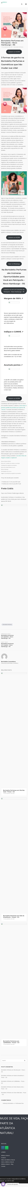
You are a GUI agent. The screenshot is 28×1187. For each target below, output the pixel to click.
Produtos (3, 1157)
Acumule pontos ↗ (13, 365)
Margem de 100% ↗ (13, 298)
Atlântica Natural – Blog (7, 1164)
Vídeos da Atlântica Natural (8, 1160)
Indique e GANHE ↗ (13, 332)
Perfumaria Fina (19, 1103)
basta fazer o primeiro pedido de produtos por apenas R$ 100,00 (14, 407)
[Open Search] (21, 4)
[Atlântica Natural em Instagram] (3, 1147)
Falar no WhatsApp (14, 264)
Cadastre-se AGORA (14, 52)
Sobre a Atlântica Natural (7, 1162)
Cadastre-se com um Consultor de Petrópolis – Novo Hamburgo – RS (14, 291)
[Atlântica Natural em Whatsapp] (6, 1147)
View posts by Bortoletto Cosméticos (9, 663)
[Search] (25, 1060)
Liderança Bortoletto (8, 1103)
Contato (3, 1166)
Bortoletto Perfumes (18, 47)
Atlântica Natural (5, 1155)
